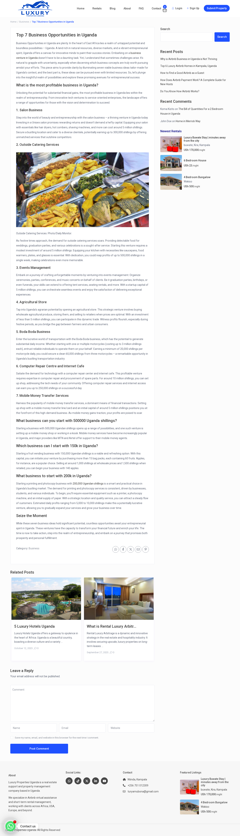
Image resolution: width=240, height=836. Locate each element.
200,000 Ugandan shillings (88, 483)
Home (80, 8)
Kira (196, 145)
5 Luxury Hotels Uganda (34, 626)
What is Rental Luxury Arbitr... (111, 626)
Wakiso (188, 181)
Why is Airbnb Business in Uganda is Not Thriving (188, 58)
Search (165, 29)
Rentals (97, 8)
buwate (188, 145)
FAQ (141, 8)
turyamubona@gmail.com (143, 791)
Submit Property (217, 8)
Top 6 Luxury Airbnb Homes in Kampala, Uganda (188, 65)
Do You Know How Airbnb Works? (179, 91)
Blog (113, 8)
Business (24, 21)
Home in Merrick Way (188, 121)
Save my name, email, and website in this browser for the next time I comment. (57, 737)
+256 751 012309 (138, 785)
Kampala (205, 145)
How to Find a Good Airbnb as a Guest (182, 72)
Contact (156, 8)
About (127, 8)
